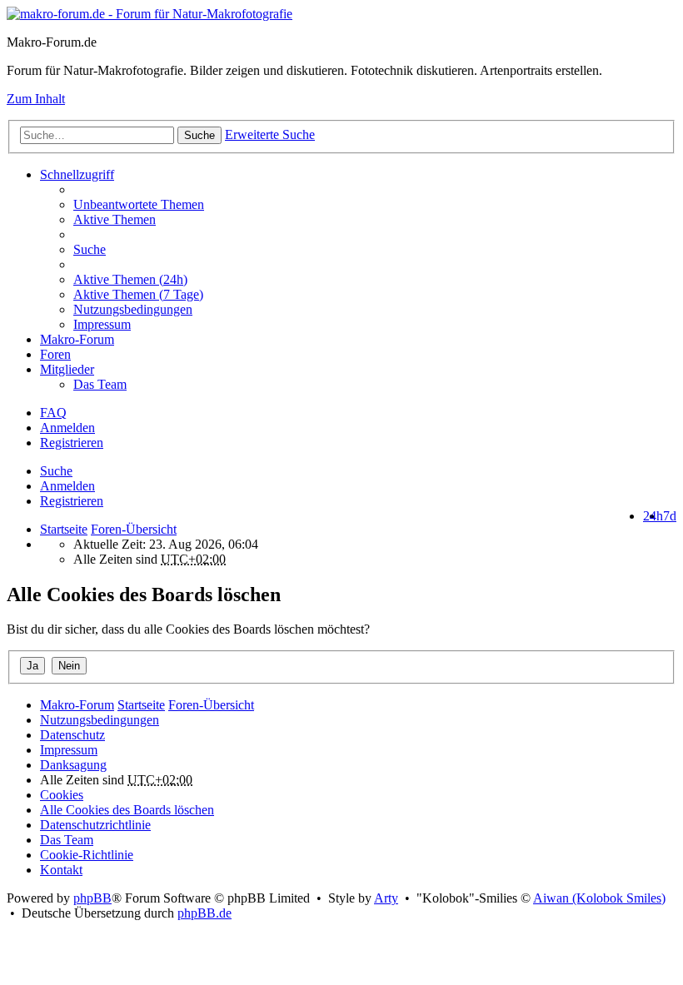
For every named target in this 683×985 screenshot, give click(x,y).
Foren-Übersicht (211, 705)
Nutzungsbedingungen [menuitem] (132, 309)
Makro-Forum (77, 339)
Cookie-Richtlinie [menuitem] (86, 855)
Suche (199, 135)
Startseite (63, 529)
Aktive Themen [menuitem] (114, 219)
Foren (55, 354)
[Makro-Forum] (149, 14)
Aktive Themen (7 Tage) (138, 294)
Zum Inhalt (36, 99)
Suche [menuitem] (89, 249)
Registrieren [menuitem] (71, 442)
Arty (386, 898)
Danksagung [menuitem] (73, 765)
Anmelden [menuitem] (67, 427)
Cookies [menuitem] (61, 795)
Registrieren (71, 501)
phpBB (92, 898)
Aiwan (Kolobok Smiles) (599, 898)
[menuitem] (374, 279)
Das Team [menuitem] (100, 384)
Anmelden (67, 486)
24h (653, 516)
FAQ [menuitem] (53, 412)
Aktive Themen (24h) (130, 279)
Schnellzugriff (77, 174)
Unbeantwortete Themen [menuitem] (138, 204)
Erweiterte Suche (270, 134)
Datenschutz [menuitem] (72, 735)
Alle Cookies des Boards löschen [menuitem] (127, 810)
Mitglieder (67, 369)
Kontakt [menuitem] (61, 870)
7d (669, 516)
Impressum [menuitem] (102, 324)
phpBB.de (204, 913)
